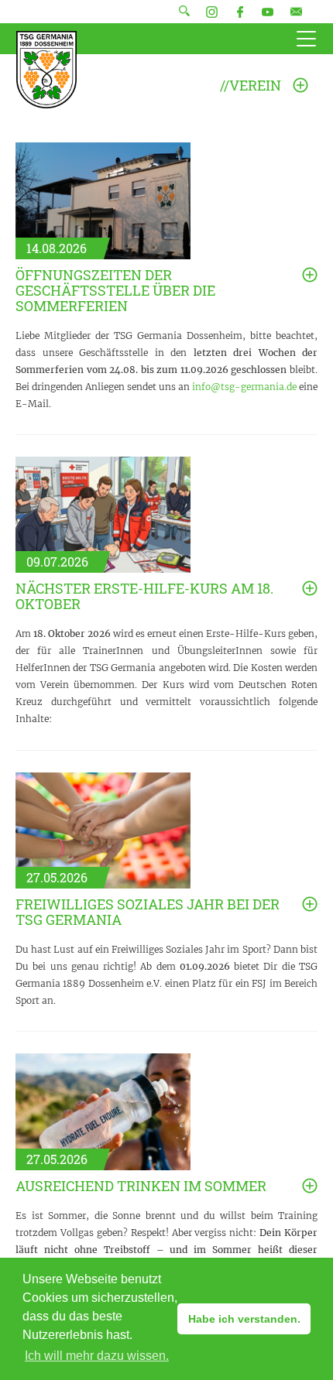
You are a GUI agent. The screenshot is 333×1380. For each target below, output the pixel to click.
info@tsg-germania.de (244, 386)
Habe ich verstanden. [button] (244, 1319)
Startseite (46, 69)
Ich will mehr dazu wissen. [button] (97, 1355)
